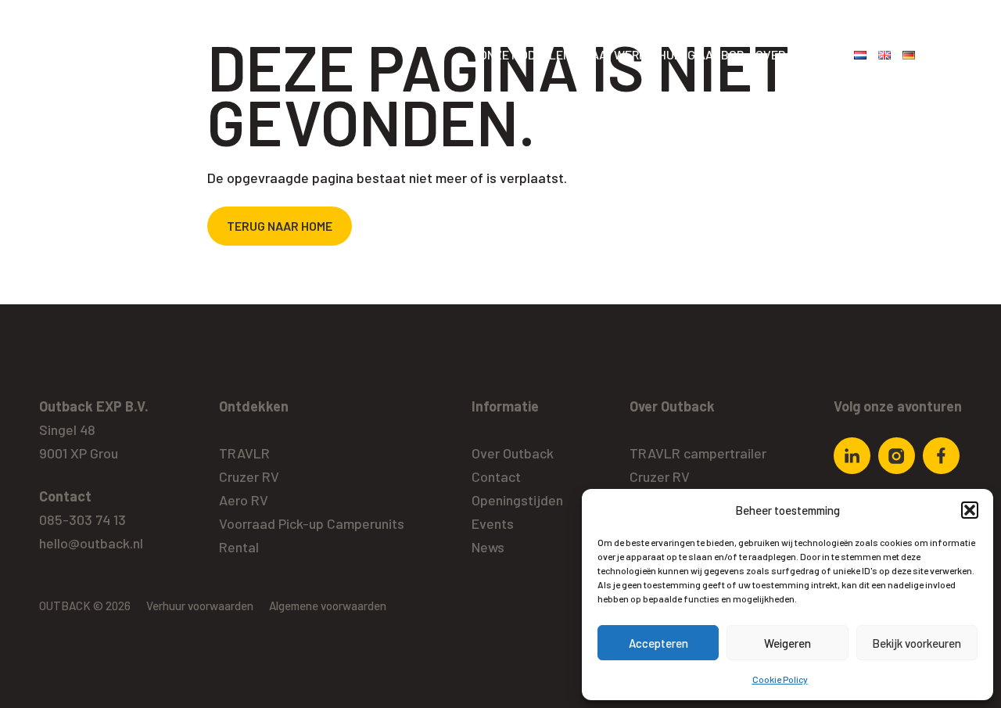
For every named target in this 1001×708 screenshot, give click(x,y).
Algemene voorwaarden (327, 605)
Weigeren (787, 643)
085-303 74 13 (82, 519)
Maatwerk (615, 54)
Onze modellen (525, 54)
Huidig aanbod (701, 54)
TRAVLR (244, 453)
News (488, 546)
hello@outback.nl (91, 543)
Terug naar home (279, 225)
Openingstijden (517, 500)
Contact (496, 476)
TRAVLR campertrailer (698, 453)
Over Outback (798, 54)
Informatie (505, 406)
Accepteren (658, 643)
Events (493, 523)
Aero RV (243, 500)
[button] (970, 510)
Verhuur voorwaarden (199, 605)
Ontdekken (254, 406)
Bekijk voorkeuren (916, 643)
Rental (239, 546)
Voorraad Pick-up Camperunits (311, 523)
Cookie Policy (780, 679)
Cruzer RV (249, 476)
